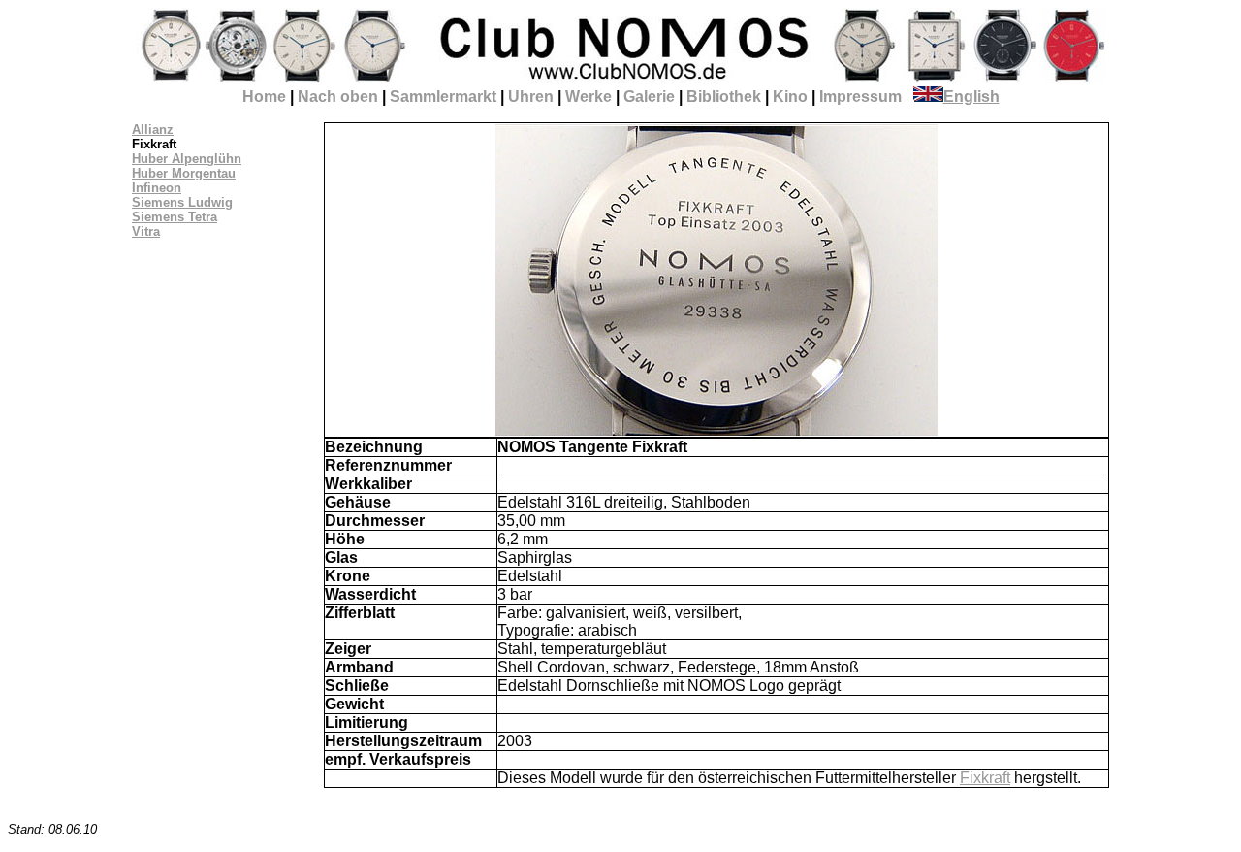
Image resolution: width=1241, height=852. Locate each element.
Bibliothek (723, 96)
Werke (588, 96)
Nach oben (338, 96)
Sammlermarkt (443, 96)
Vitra (146, 231)
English (971, 96)
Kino (790, 96)
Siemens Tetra (174, 217)
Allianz (153, 129)
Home (264, 96)
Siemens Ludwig (182, 202)
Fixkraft (985, 778)
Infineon (156, 187)
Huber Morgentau (184, 173)
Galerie (649, 96)
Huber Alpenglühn (186, 158)
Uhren (531, 96)
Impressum (860, 96)
